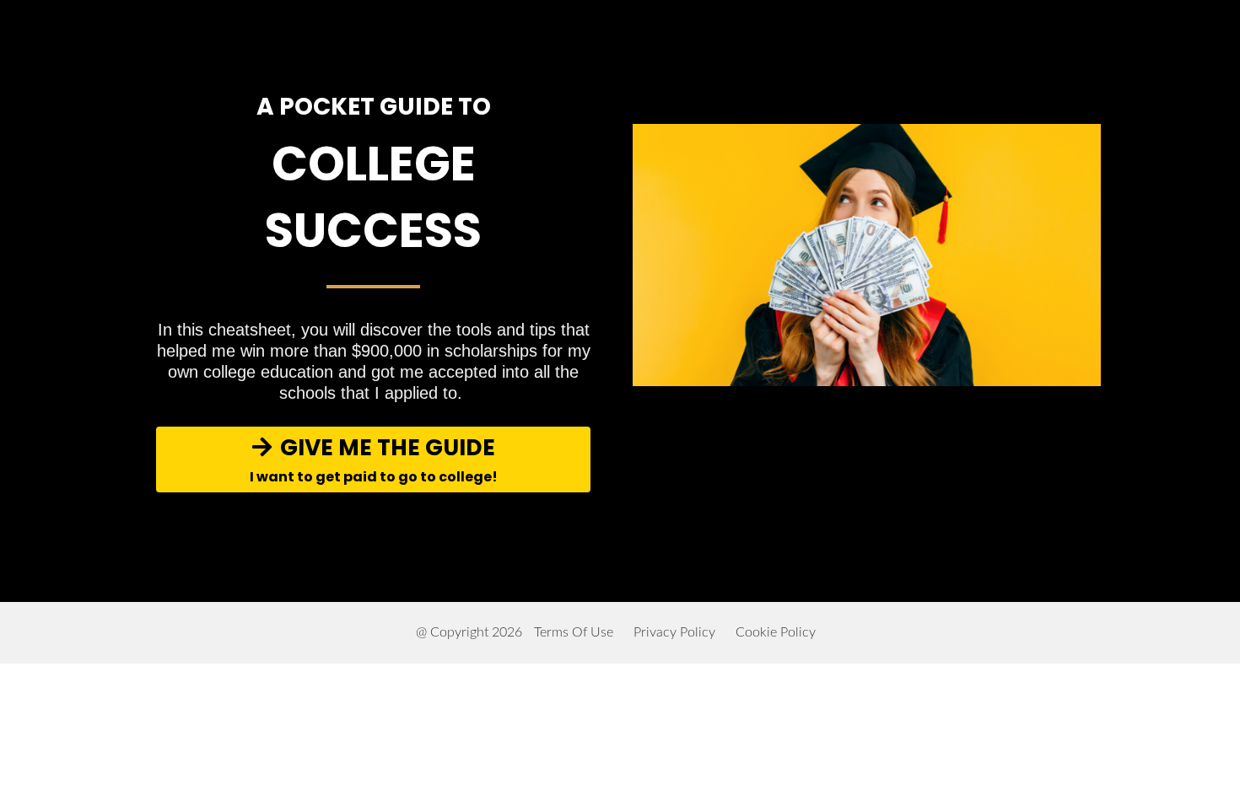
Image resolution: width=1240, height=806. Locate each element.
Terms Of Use (573, 632)
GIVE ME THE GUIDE (374, 459)
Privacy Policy (674, 632)
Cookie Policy (776, 632)
